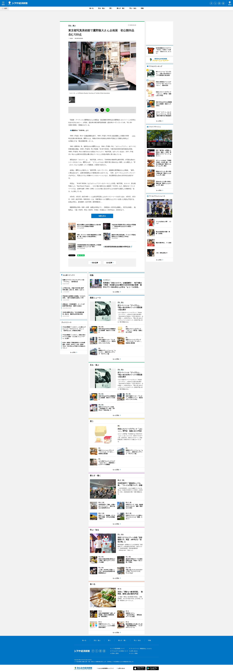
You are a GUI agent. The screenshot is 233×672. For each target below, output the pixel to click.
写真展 (71, 38)
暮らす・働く (121, 8)
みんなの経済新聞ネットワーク (83, 668)
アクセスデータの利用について (119, 651)
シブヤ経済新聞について (118, 648)
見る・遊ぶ (101, 8)
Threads (223, 3)
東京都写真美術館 (79, 38)
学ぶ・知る (133, 8)
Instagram (219, 3)
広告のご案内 (115, 653)
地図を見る (102, 216)
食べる (91, 8)
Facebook (211, 3)
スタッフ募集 (134, 653)
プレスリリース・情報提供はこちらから (141, 648)
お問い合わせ (134, 651)
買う (110, 8)
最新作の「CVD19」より (80, 130)
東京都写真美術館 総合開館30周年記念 (117, 247)
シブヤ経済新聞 (17, 3)
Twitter (215, 3)
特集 (142, 8)
